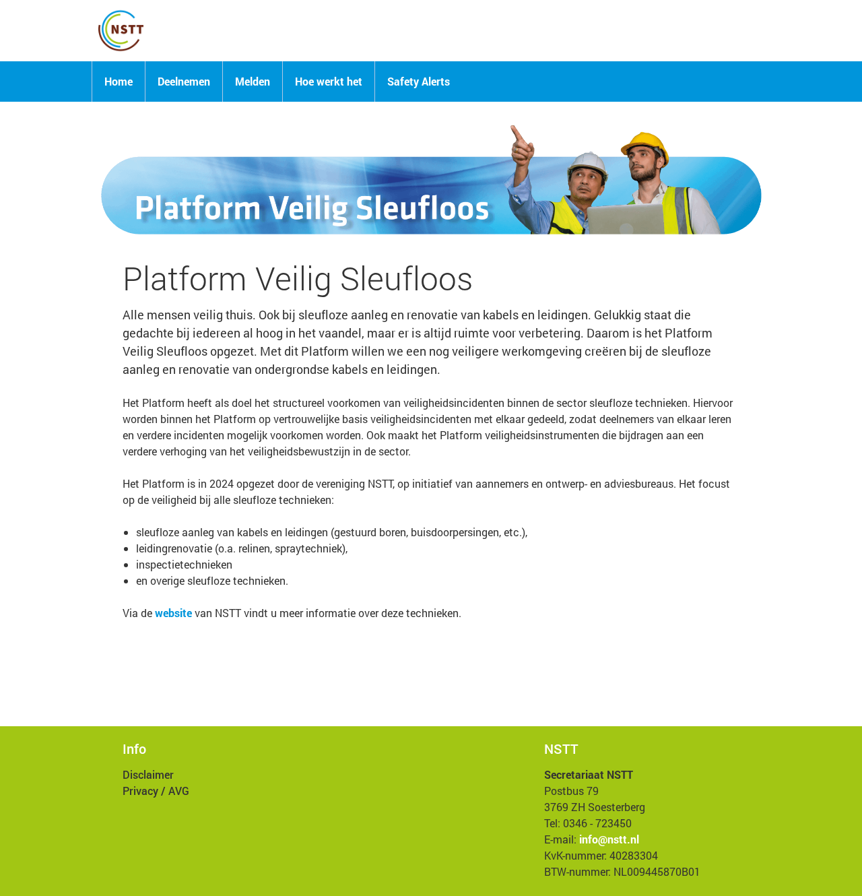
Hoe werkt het (328, 81)
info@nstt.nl (609, 839)
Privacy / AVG (156, 790)
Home (118, 81)
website (173, 613)
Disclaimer (148, 774)
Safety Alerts (418, 81)
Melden (252, 81)
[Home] (120, 30)
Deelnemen (184, 81)
